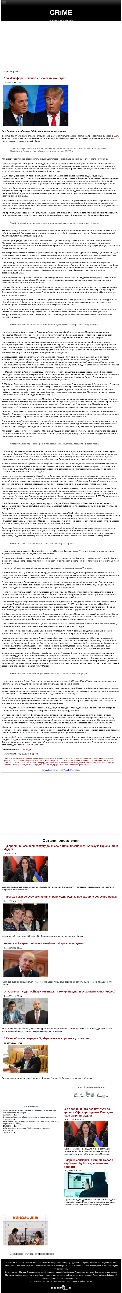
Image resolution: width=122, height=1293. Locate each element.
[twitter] (57, 770)
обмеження (62, 1269)
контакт (43, 1254)
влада (35, 758)
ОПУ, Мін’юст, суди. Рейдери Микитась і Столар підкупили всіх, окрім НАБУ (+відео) (59, 991)
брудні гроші (97, 758)
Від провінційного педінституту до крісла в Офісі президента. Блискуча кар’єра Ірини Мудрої (88, 1112)
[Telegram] (99, 1096)
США (116, 136)
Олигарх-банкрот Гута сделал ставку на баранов (50, 543)
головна (12, 1254)
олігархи (25, 763)
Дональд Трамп (66, 761)
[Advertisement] (61, 803)
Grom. (13, 148)
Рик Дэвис (106, 763)
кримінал (82, 765)
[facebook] (47, 770)
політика (28, 758)
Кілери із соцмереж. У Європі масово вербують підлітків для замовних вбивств (88, 1163)
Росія (52, 758)
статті (27, 1254)
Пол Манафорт (77, 758)
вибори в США (87, 761)
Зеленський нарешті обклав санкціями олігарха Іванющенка (44, 943)
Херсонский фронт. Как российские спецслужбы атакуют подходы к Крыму (63, 444)
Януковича (110, 138)
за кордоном (18, 758)
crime (89, 765)
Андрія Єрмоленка (89, 1263)
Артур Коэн (58, 765)
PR (90, 758)
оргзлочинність (38, 761)
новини (20, 1254)
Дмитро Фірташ (45, 765)
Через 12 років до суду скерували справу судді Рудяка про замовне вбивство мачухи (61, 896)
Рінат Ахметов (15, 763)
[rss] (77, 770)
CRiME (61, 12)
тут (92, 1272)
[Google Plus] (67, 770)
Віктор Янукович (52, 761)
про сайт (35, 1254)
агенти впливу (61, 763)
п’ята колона (72, 763)
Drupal (38, 1263)
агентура (50, 763)
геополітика (44, 758)
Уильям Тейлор (85, 763)
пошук (51, 1254)
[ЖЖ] (93, 1096)
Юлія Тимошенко (71, 765)
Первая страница (11, 71)
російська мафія (24, 761)
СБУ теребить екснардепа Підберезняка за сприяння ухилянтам (46, 1038)
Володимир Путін (62, 758)
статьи (40, 148)
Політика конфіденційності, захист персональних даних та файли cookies (61, 1281)
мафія (13, 761)
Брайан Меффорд (37, 763)
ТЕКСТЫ (69, 151)
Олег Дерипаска (18, 765)
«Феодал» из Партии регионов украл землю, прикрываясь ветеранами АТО (63, 324)
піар (86, 758)
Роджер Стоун (32, 765)
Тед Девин (97, 763)
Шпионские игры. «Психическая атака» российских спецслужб (57, 673)
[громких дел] (26, 749)
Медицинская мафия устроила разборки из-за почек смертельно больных (63, 223)
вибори (77, 761)
